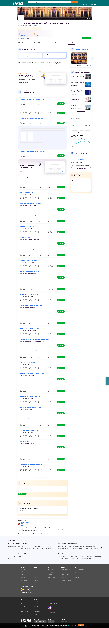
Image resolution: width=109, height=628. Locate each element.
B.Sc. (17, 558)
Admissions (44, 42)
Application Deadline (51, 102)
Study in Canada (23, 571)
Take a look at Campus (81, 49)
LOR (75, 574)
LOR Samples (77, 575)
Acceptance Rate (63, 42)
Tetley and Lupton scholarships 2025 (29, 430)
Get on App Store (26, 592)
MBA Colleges (50, 569)
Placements (51, 42)
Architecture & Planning (77, 548)
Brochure (78, 38)
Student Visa (77, 577)
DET (35, 574)
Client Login (50, 601)
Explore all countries (24, 582)
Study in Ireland (23, 579)
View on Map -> (80, 159)
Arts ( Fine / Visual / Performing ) (97, 548)
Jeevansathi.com (37, 609)
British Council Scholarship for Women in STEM (32, 328)
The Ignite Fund (24, 109)
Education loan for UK (65, 582)
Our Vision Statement (24, 611)
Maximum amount (32, 102)
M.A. (14, 558)
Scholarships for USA (65, 571)
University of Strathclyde (74, 556)
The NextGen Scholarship (26, 385)
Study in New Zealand (24, 575)
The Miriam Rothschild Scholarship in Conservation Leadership (35, 351)
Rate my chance (86, 38)
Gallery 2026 (37, 546)
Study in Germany (24, 580)
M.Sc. (9, 556)
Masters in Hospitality (51, 575)
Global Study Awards (25, 237)
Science (86, 548)
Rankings (35, 42)
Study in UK (23, 574)
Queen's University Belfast (63, 558)
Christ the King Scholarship (27, 226)
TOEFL (35, 579)
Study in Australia (24, 572)
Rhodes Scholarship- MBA (26, 283)
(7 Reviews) (35, 25)
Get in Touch (37, 619)
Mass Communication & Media (78, 546)
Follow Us (63, 619)
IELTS (35, 572)
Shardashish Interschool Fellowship (29, 294)
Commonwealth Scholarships (27, 249)
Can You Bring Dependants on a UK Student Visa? (77, 106)
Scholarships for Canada (65, 572)
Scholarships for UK (64, 575)
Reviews (57, 42)
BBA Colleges (50, 574)
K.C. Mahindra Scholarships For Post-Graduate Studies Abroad (35, 181)
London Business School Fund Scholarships (31, 305)
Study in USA (23, 569)
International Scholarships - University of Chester (32, 373)
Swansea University (62, 556)
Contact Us (86, 4)
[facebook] (62, 621)
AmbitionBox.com (37, 611)
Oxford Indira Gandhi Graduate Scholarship (31, 453)
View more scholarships (41, 475)
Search (74, 2)
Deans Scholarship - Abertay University (30, 396)
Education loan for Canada (65, 579)
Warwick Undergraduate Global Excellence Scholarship (34, 317)
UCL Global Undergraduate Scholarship (30, 271)
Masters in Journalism (51, 577)
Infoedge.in (36, 601)
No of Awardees (41, 102)
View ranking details (36, 28)
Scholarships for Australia (65, 574)
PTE (35, 575)
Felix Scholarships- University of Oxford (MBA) (31, 464)
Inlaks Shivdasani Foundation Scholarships (30, 203)
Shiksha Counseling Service (79, 569)
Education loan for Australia (66, 580)
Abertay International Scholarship (28, 419)
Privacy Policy (69, 625)
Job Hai (35, 614)
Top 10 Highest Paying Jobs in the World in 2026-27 (77, 91)
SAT (35, 577)
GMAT (35, 569)
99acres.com (36, 608)
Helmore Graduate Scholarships (28, 362)
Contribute (50, 619)
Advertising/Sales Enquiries (52, 603)
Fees (30, 42)
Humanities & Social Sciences (64, 548)
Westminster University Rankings (27, 548)
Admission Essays (78, 579)
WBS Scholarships (24, 441)
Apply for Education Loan (65, 569)
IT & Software (88, 546)
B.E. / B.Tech (18, 556)
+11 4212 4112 (79, 162)
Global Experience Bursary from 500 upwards (31, 118)
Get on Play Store (26, 589)
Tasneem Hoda (24, 522)
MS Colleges (50, 571)
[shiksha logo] (26, 620)
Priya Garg (73, 93)
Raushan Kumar (74, 77)
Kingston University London (85, 558)
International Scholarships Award (28, 260)
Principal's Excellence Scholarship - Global (30, 407)
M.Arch (23, 558)
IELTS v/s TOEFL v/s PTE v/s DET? (40, 582)
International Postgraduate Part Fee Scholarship (32, 99)
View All (89, 65)
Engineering (93, 546)
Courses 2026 (10, 548)
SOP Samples (77, 572)
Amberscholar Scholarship (26, 192)
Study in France (23, 577)
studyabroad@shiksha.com (41, 621)
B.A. (22, 556)
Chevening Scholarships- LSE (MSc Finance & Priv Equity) (34, 339)
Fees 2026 (23, 546)
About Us (22, 601)
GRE (35, 571)
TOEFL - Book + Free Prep (107, 381)
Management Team (24, 603)
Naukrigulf (36, 606)
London (21, 25)
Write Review (52, 621)
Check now (23, 35)
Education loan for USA (65, 577)
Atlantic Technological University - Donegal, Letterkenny (91, 556)
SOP (75, 571)
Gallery (39, 42)
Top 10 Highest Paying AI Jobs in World (77, 83)
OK (81, 625)
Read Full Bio (38, 530)
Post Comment (22, 493)
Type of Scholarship (23, 102)
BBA (14, 556)
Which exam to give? (37, 580)
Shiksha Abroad (37, 612)
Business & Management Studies (65, 546)
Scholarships (71, 42)
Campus (77, 42)
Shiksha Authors (23, 606)
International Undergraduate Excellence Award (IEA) (33, 151)
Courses (26, 42)
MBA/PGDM (10, 558)
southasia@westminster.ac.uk (83, 165)
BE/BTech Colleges (51, 572)
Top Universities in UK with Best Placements (77, 98)
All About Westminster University (14, 546)
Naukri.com (36, 603)
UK (27, 25)
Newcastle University (74, 558)
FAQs (22, 608)
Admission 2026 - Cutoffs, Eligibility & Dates (43, 548)
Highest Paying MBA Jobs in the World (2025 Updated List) (77, 75)
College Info (20, 42)
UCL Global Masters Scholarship (28, 215)
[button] (67, 38)
